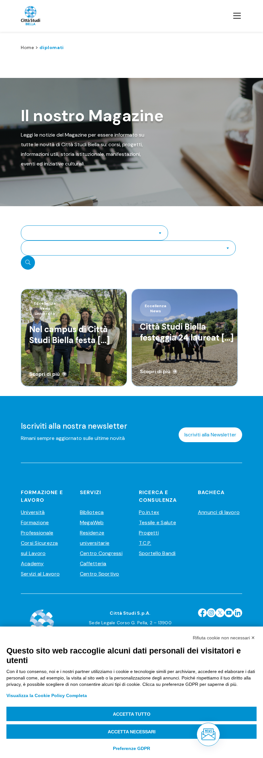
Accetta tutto (131, 714)
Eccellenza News (155, 308)
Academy (32, 563)
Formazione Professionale (37, 527)
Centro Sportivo (99, 573)
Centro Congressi (101, 553)
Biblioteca (92, 512)
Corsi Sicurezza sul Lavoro (39, 548)
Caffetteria (93, 563)
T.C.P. (145, 543)
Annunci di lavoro (219, 512)
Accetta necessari (132, 731)
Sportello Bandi (157, 553)
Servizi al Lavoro (40, 573)
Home (27, 47)
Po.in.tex (149, 512)
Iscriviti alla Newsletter (210, 434)
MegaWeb (92, 522)
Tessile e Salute (157, 522)
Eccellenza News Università (44, 308)
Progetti (149, 532)
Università (33, 512)
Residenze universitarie (94, 537)
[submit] (28, 263)
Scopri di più (44, 374)
